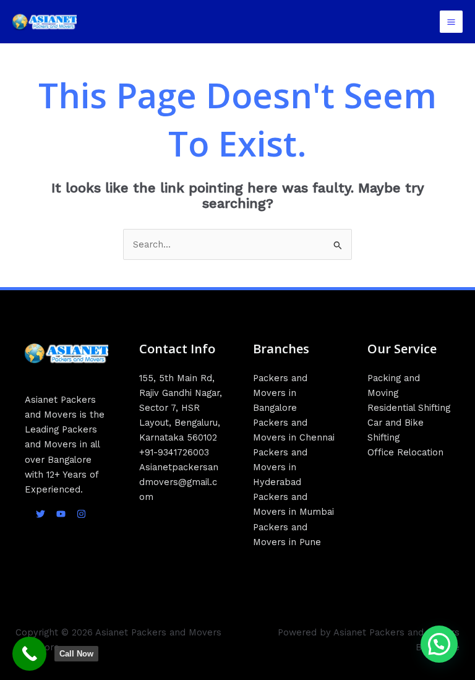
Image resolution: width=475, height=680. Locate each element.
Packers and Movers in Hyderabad (280, 467)
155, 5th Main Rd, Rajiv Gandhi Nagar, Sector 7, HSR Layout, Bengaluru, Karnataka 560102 (180, 407)
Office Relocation (405, 452)
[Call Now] (29, 654)
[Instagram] (81, 514)
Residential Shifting (408, 407)
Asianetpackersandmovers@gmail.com (178, 482)
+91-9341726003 (174, 452)
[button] (439, 644)
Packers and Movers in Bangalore (280, 392)
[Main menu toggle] (451, 22)
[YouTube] (61, 514)
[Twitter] (40, 514)
